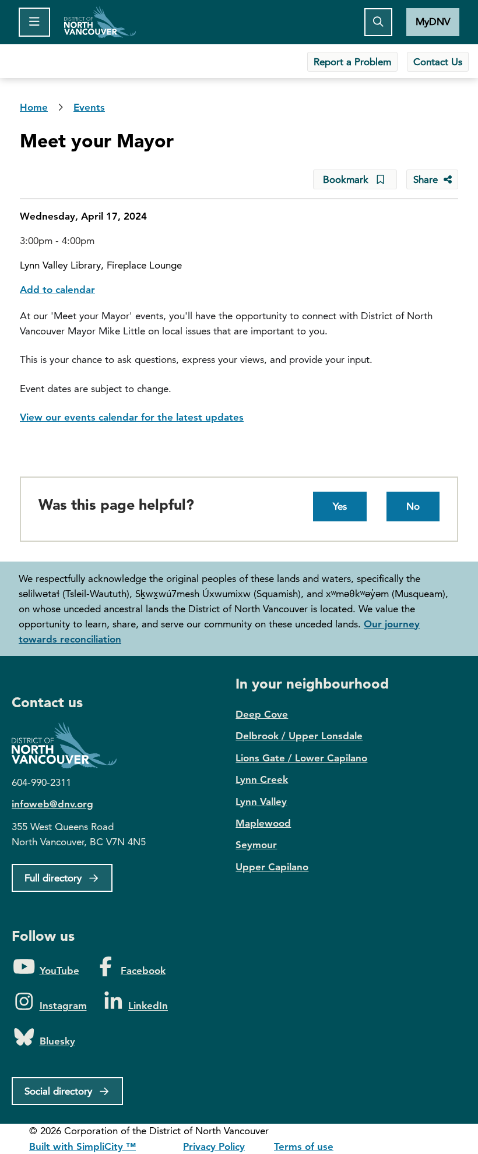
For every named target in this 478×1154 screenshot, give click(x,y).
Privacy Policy (214, 1146)
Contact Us (437, 62)
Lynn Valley (261, 801)
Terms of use (303, 1146)
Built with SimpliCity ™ (82, 1146)
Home (100, 22)
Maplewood (263, 823)
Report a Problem (352, 62)
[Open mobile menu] (34, 22)
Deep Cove (262, 714)
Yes (340, 506)
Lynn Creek (262, 779)
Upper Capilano (272, 867)
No (413, 506)
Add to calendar (57, 289)
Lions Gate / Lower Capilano (301, 758)
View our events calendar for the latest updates (132, 417)
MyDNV (433, 21)
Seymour (256, 844)
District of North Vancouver (70, 745)
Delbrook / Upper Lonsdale (299, 736)
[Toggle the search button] (378, 22)
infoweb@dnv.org (52, 804)
